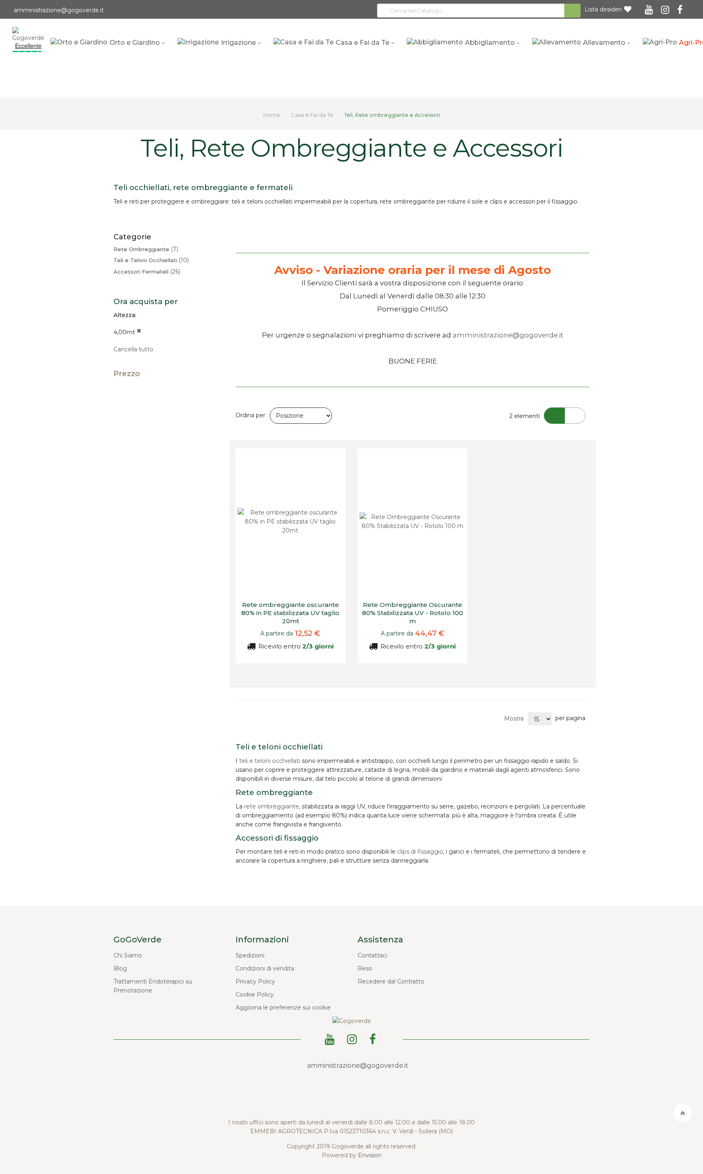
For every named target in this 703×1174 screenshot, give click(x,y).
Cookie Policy (255, 994)
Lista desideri (603, 9)
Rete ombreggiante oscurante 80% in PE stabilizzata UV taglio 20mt (290, 613)
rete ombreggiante (271, 806)
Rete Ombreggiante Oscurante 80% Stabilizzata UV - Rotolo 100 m (412, 613)
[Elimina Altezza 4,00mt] (139, 332)
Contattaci (372, 955)
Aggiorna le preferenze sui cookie (283, 1007)
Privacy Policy (255, 981)
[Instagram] (666, 7)
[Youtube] (650, 7)
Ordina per (250, 415)
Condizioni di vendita (265, 968)
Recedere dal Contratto (391, 981)
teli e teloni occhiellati (269, 760)
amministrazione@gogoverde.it (58, 10)
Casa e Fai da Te (312, 115)
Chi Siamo (128, 955)
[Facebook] (681, 7)
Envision (370, 1155)
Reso (365, 968)
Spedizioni (250, 955)
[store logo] (28, 33)
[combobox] (479, 11)
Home (272, 115)
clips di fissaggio (420, 851)
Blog (120, 968)
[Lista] (575, 415)
